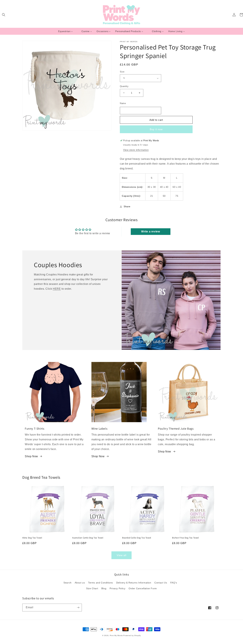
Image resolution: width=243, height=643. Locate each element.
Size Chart (92, 588)
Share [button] (127, 206)
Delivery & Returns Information (133, 582)
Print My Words (116, 635)
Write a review (150, 231)
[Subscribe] (78, 607)
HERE (57, 288)
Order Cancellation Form (143, 588)
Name (123, 103)
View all (121, 555)
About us (80, 582)
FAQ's (173, 582)
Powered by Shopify (132, 635)
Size (122, 71)
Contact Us (160, 582)
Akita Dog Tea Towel (32, 537)
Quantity (124, 86)
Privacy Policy (117, 588)
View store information (136, 150)
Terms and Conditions (100, 582)
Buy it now (156, 129)
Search (67, 582)
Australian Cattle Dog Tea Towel (87, 537)
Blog (103, 588)
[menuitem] (65, 31)
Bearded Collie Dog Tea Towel (136, 537)
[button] (3, 14)
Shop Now (31, 456)
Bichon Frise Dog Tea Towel (185, 537)
